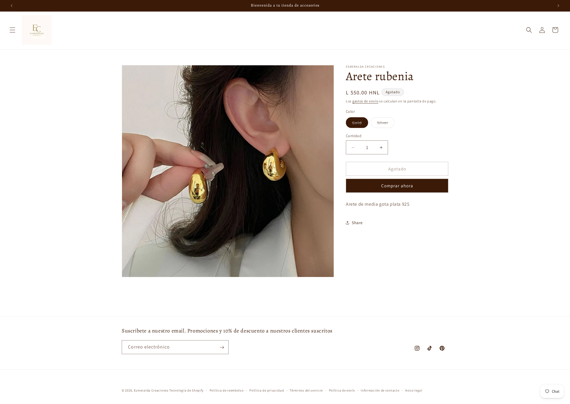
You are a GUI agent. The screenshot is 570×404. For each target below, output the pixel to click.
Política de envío (342, 390)
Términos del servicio (306, 390)
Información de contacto (380, 390)
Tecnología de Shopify (186, 390)
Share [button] (357, 222)
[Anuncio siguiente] (558, 5)
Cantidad (353, 135)
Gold (360, 124)
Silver (386, 124)
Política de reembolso (227, 390)
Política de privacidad (266, 390)
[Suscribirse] (221, 347)
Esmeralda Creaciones (152, 390)
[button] (12, 30)
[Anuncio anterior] (11, 5)
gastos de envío (365, 101)
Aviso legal (413, 390)
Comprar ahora (397, 186)
